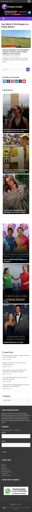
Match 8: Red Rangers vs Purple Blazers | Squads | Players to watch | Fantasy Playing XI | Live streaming (15, 52)
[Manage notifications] (4, 507)
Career (3, 466)
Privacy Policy (5, 470)
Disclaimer (4, 468)
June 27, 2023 (6, 56)
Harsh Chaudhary (15, 56)
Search (28, 69)
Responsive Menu (29, 1)
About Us (4, 465)
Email (4, 441)
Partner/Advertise (6, 472)
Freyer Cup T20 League (9, 46)
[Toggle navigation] (3, 18)
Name (4, 432)
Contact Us (4, 473)
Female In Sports (6, 475)
